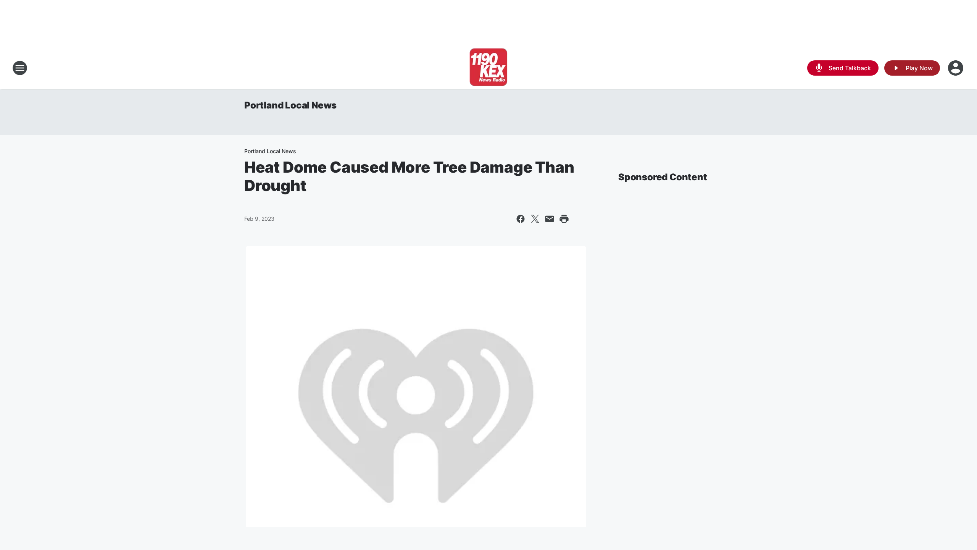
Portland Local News (290, 105)
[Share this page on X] (535, 219)
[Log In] (956, 68)
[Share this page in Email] (549, 219)
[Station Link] (488, 68)
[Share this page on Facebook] (520, 219)
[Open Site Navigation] (19, 68)
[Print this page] (564, 219)
